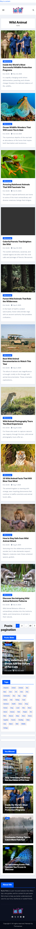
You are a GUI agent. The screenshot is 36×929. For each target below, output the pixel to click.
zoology (6, 728)
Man (23, 708)
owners (12, 712)
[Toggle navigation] (3, 10)
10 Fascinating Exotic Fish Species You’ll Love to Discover (17, 867)
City (27, 692)
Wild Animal (7, 61)
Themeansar (18, 926)
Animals (21, 688)
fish (11, 700)
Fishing (17, 700)
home (20, 704)
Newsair (28, 924)
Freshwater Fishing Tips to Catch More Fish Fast (17, 838)
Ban (27, 688)
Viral (5, 724)
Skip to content (5, 1)
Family (5, 700)
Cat (16, 692)
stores (30, 716)
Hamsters (6, 704)
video (27, 720)
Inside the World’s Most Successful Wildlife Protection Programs (17, 67)
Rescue (11, 716)
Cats (21, 692)
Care (10, 692)
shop (17, 716)
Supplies (6, 720)
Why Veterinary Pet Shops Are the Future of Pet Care (17, 663)
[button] (31, 657)
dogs (24, 696)
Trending (21, 720)
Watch (11, 724)
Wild (17, 724)
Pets (5, 716)
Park (19, 712)
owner (5, 712)
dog (19, 696)
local (17, 708)
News (29, 708)
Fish (7, 818)
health (13, 704)
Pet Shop (8, 645)
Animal (13, 688)
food (23, 700)
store (23, 716)
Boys (5, 692)
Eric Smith (6, 74)
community (7, 696)
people (25, 712)
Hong (26, 704)
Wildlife (23, 724)
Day (14, 696)
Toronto (13, 720)
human (5, 708)
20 (30, 626)
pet (31, 712)
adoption (6, 688)
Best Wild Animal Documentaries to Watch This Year (17, 361)
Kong (12, 708)
